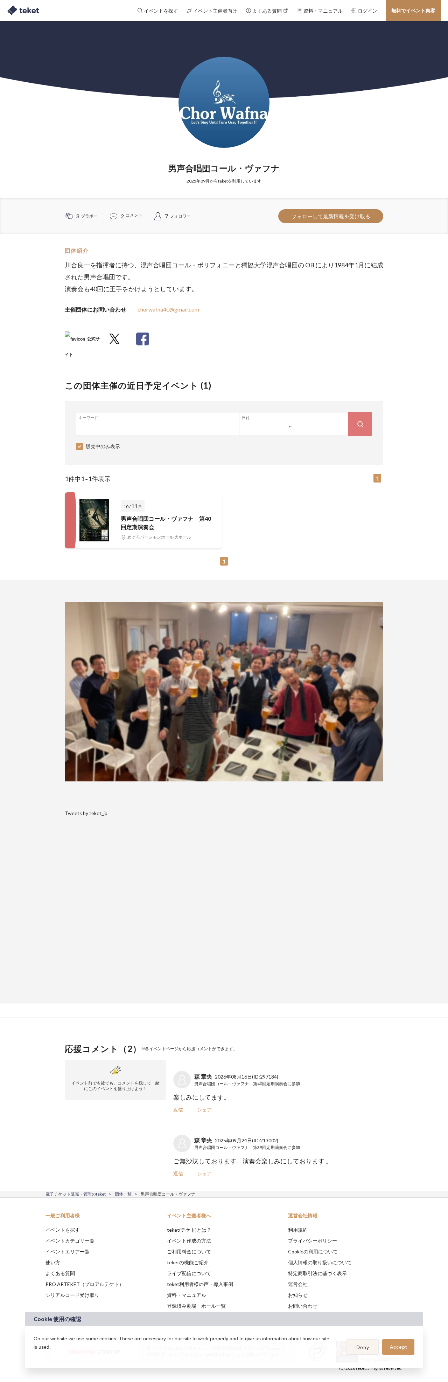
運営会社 (298, 1284)
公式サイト (82, 341)
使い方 (53, 1262)
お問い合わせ (302, 1306)
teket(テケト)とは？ (189, 1230)
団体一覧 (123, 1194)
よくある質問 (60, 1273)
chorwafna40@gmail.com (168, 309)
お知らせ (298, 1295)
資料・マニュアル (186, 1295)
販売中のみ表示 (103, 446)
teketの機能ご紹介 (188, 1262)
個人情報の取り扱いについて (320, 1262)
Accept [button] (398, 1347)
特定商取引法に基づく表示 (317, 1273)
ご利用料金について (189, 1251)
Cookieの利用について (313, 1251)
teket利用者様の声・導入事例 (200, 1284)
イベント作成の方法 (189, 1241)
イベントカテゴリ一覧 (70, 1241)
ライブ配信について (189, 1273)
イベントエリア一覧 (68, 1251)
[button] (35, 1356)
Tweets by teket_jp (86, 813)
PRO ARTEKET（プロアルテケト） (85, 1284)
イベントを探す (63, 1230)
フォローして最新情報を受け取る (331, 216)
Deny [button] (362, 1347)
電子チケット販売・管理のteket (76, 1194)
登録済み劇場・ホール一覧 (196, 1306)
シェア (204, 1110)
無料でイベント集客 (413, 10)
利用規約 (298, 1230)
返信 (178, 1110)
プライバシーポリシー (312, 1241)
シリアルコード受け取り (72, 1295)
